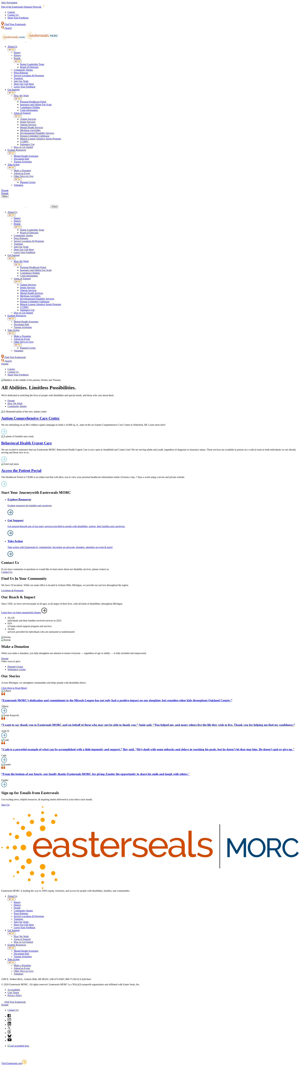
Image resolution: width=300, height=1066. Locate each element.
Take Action (14, 164)
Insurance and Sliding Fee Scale (36, 104)
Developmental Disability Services (37, 133)
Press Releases (21, 72)
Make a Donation (22, 170)
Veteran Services (28, 124)
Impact (17, 52)
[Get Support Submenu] (11, 92)
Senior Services (27, 122)
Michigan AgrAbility (30, 130)
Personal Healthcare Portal (33, 101)
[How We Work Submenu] (18, 98)
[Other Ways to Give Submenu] (18, 179)
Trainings (18, 78)
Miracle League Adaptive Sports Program (40, 138)
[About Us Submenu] (11, 49)
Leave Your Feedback (24, 86)
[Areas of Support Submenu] (18, 116)
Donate (11, 400)
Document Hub (21, 159)
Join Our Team (21, 81)
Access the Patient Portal (21, 470)
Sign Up (5, 804)
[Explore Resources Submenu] (11, 153)
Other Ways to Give (23, 176)
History (17, 55)
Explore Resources (17, 150)
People (17, 58)
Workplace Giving (17, 669)
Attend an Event (22, 173)
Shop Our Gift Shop (24, 84)
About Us (12, 46)
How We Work (21, 95)
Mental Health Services (31, 127)
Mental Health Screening (26, 156)
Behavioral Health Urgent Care (26, 443)
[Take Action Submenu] (11, 167)
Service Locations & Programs (29, 75)
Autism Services (28, 119)
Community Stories (23, 70)
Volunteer (18, 185)
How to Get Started (23, 147)
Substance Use (27, 144)
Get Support (14, 89)
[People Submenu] (18, 61)
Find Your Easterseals (15, 24)
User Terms (13, 992)
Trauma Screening (23, 161)
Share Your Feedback (18, 17)
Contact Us (13, 15)
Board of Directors (29, 67)
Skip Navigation (9, 2)
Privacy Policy (15, 995)
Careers (11, 12)
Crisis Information (29, 110)
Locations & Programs (12, 590)
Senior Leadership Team (32, 64)
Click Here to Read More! (14, 688)
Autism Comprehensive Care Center (30, 418)
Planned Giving (27, 182)
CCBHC (24, 141)
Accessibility (14, 989)
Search (8, 28)
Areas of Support (22, 113)
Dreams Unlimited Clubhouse (34, 136)
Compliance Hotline (30, 107)
